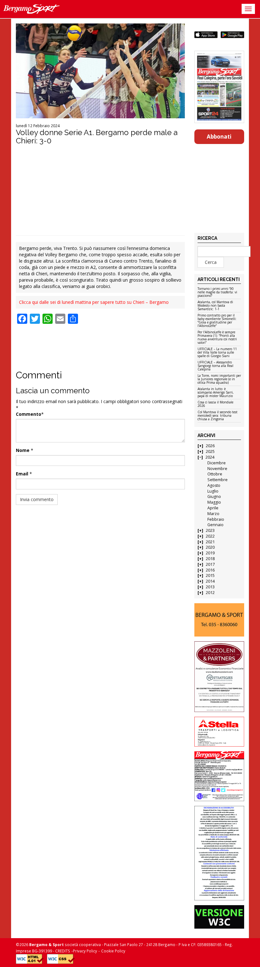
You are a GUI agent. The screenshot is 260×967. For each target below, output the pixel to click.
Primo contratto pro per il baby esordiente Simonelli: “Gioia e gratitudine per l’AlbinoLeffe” (217, 321)
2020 (210, 547)
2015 (210, 575)
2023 (210, 530)
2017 (210, 564)
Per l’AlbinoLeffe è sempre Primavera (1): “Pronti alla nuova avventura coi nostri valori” (217, 337)
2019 (210, 553)
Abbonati (219, 136)
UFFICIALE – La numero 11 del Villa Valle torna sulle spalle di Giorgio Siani (217, 352)
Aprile (212, 508)
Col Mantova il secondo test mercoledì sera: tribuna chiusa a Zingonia (217, 415)
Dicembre (216, 463)
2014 (210, 581)
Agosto (213, 485)
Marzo (213, 513)
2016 (210, 570)
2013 (210, 587)
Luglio (212, 491)
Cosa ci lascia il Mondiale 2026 (215, 404)
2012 (210, 592)
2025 (210, 451)
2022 (210, 536)
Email (22, 474)
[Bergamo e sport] (219, 620)
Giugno (214, 496)
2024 (209, 457)
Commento (28, 414)
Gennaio (215, 524)
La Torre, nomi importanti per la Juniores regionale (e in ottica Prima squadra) (219, 379)
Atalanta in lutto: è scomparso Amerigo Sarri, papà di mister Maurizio (216, 392)
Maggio (214, 502)
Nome (22, 450)
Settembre (217, 479)
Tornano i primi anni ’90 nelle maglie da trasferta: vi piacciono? (217, 292)
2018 (210, 558)
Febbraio (215, 519)
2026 (210, 445)
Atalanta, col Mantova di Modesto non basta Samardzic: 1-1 (215, 305)
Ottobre (214, 474)
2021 (210, 542)
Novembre (217, 468)
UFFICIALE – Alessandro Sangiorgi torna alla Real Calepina (215, 366)
